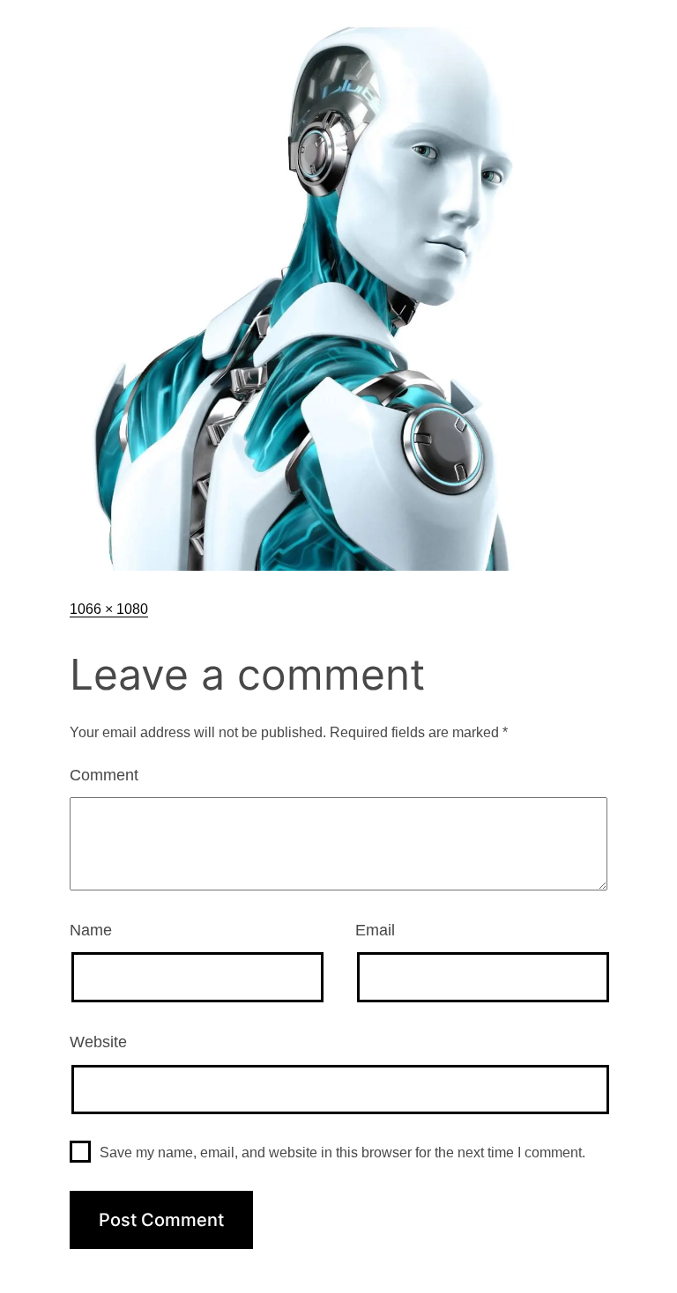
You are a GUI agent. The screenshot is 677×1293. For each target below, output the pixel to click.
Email (375, 930)
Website (98, 1042)
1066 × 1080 (109, 609)
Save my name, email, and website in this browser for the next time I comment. (342, 1152)
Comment (104, 775)
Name (91, 930)
